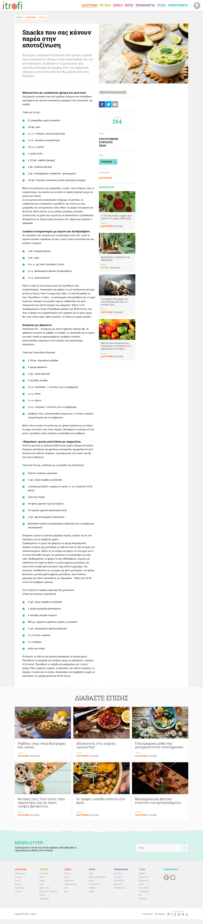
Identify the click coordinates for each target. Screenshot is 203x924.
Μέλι (66, 891)
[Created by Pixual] (178, 913)
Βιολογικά (118, 884)
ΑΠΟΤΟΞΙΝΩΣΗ (108, 139)
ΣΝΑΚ (102, 145)
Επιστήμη (118, 873)
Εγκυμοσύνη (144, 880)
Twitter (108, 104)
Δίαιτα (17, 880)
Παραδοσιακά (119, 887)
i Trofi (12, 5)
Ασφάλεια (118, 877)
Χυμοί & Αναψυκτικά (97, 877)
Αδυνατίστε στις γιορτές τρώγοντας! (101, 733)
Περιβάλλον (119, 880)
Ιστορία (18, 891)
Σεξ (140, 895)
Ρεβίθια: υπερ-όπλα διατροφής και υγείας (43, 733)
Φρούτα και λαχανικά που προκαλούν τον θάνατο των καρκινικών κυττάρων (117, 340)
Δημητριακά (44, 887)
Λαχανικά (43, 873)
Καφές (92, 891)
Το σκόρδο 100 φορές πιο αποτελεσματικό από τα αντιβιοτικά (117, 295)
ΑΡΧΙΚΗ (19, 17)
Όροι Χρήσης (160, 914)
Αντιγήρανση (144, 891)
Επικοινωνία (147, 914)
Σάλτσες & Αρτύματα (48, 891)
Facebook (102, 104)
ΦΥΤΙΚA (105, 268)
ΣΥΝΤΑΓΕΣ (106, 142)
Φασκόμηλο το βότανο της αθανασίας (117, 252)
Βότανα (42, 895)
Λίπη (66, 887)
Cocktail (92, 887)
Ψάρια (67, 877)
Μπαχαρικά (44, 898)
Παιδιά (141, 884)
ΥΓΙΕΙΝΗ (42, 17)
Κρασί (91, 880)
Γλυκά (41, 880)
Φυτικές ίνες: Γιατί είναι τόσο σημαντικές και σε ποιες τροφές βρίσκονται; (43, 790)
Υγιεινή (18, 884)
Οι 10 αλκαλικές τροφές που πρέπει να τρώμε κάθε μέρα (117, 210)
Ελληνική (18, 877)
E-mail (115, 104)
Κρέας (67, 873)
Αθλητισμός (144, 877)
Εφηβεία (142, 873)
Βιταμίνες (143, 898)
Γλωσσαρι (106, 162)
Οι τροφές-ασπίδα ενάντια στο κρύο (101, 790)
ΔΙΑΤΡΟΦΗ (31, 17)
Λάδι (41, 884)
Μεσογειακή (20, 873)
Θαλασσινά (69, 880)
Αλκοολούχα (94, 884)
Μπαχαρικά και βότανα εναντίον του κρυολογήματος (160, 790)
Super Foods (19, 887)
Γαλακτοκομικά (70, 884)
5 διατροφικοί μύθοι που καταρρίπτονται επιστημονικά (160, 733)
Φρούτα (42, 877)
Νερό (91, 873)
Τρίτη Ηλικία (144, 887)
